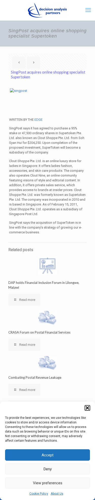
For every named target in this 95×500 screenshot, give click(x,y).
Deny (48, 469)
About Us (57, 493)
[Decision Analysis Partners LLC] (47, 10)
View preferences (47, 483)
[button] (87, 407)
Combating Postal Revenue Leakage (34, 377)
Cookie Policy (38, 493)
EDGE (38, 120)
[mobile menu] (88, 10)
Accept (47, 455)
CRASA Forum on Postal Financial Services (39, 332)
